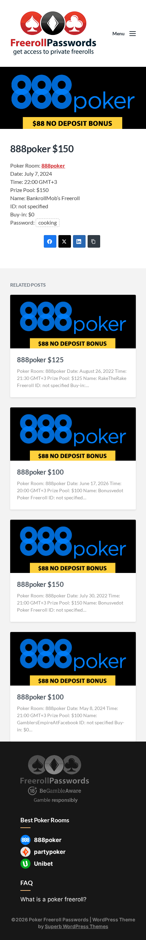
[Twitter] (64, 241)
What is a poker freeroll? (53, 899)
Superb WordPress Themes (76, 926)
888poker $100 (40, 472)
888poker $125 (40, 360)
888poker (53, 165)
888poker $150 (40, 584)
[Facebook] (50, 241)
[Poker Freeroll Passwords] (56, 33)
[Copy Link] (94, 241)
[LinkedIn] (79, 241)
